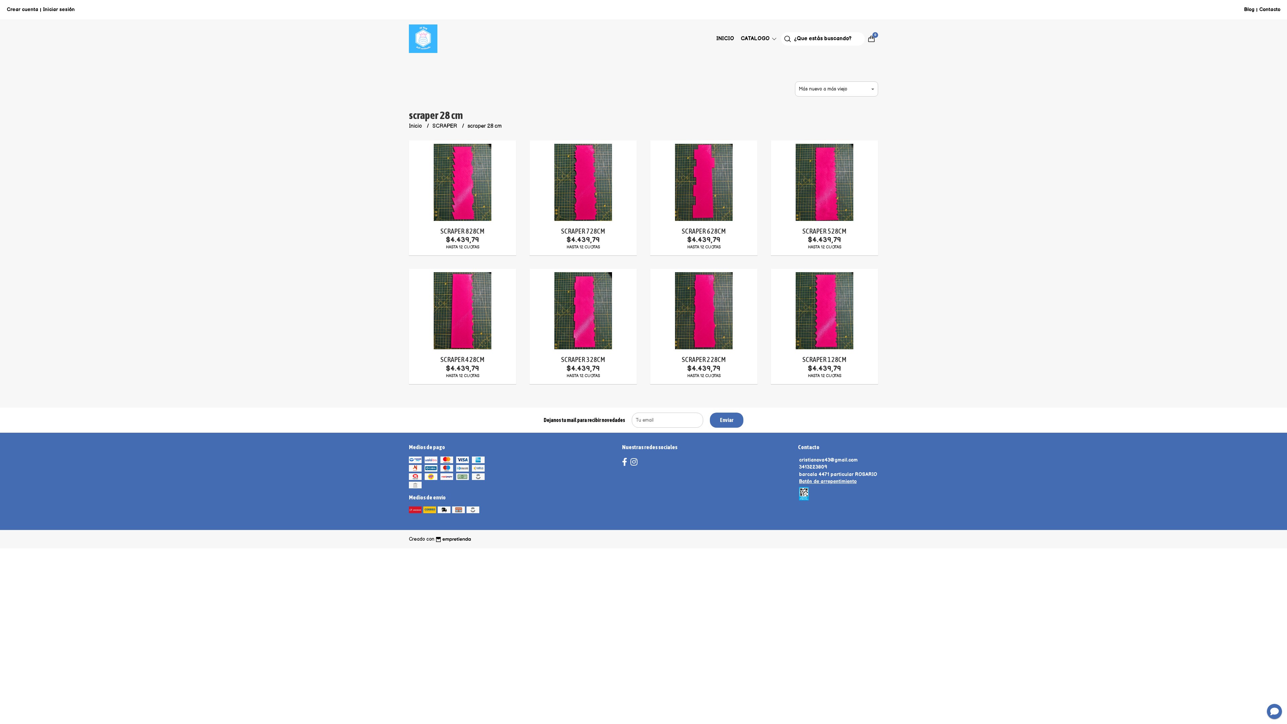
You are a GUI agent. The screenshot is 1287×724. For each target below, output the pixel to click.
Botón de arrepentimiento (828, 481)
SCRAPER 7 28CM (583, 231)
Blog (1249, 9)
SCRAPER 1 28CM (824, 359)
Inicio (725, 39)
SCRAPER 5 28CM (824, 231)
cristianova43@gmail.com (828, 460)
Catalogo (756, 39)
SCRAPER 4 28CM (462, 359)
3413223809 (813, 467)
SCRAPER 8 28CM (462, 231)
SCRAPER (445, 126)
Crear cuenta (22, 9)
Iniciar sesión (59, 9)
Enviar (726, 420)
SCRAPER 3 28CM (583, 359)
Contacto (1269, 9)
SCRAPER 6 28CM (704, 231)
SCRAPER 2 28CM (704, 359)
